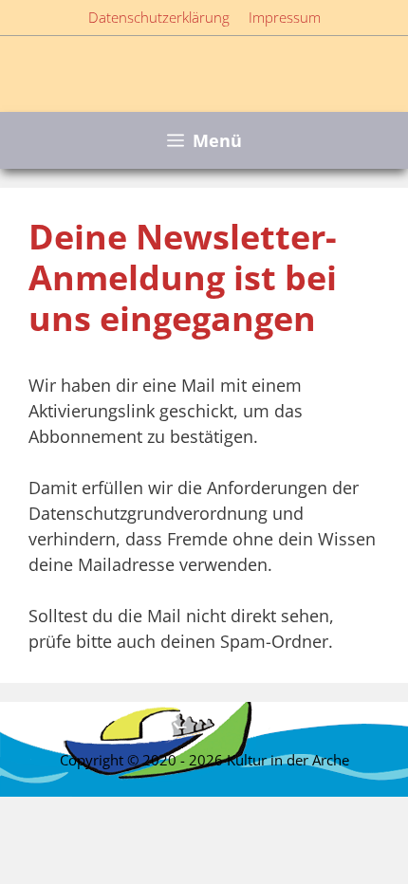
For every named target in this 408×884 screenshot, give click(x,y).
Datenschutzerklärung (159, 17)
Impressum (285, 17)
